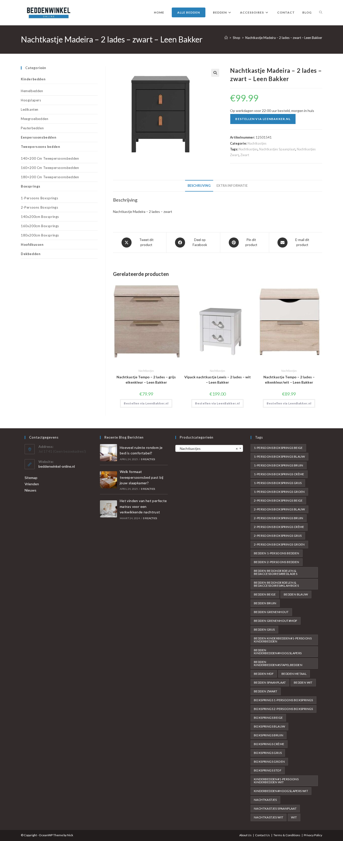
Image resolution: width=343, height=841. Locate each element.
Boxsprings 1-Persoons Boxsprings (283, 700)
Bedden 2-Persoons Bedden (276, 562)
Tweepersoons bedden (40, 147)
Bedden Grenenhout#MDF (275, 621)
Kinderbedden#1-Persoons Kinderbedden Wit (276, 780)
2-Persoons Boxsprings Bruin (278, 518)
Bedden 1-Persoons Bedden (276, 553)
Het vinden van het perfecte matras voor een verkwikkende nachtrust (143, 506)
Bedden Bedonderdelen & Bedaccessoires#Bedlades (275, 572)
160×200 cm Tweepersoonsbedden (50, 168)
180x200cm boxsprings (40, 235)
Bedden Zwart (265, 691)
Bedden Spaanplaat (270, 682)
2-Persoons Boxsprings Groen (279, 544)
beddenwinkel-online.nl (56, 466)
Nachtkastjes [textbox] (208, 448)
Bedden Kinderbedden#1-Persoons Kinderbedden (283, 639)
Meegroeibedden (34, 119)
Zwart (244, 155)
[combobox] (209, 448)
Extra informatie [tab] (232, 186)
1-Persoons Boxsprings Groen (279, 492)
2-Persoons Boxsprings (39, 207)
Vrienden (32, 484)
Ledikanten (29, 109)
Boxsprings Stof (267, 770)
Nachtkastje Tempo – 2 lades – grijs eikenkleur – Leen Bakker (146, 379)
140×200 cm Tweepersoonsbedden (50, 158)
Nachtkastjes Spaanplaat (277, 149)
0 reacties (148, 459)
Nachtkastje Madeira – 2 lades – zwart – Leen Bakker (283, 38)
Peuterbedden (32, 128)
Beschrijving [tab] (199, 186)
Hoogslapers (31, 100)
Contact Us (262, 835)
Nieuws (30, 490)
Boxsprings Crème (269, 744)
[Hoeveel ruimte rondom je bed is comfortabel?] (108, 452)
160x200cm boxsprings (40, 226)
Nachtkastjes (257, 143)
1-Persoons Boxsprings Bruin (278, 465)
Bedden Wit (303, 682)
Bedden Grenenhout (271, 612)
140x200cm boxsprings (40, 217)
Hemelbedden (32, 91)
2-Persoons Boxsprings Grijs (278, 535)
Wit (294, 817)
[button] (215, 73)
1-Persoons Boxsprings (39, 198)
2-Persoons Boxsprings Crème (279, 527)
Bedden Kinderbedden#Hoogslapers (278, 651)
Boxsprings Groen (269, 761)
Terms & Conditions (286, 835)
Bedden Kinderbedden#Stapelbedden (278, 663)
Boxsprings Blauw (269, 726)
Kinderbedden (33, 79)
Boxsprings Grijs (268, 753)
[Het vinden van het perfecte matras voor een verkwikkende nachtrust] (108, 508)
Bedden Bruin (265, 603)
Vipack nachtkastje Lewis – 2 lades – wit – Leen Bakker (217, 379)
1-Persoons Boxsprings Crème (279, 474)
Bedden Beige (265, 594)
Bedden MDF (264, 674)
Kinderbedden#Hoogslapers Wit (281, 791)
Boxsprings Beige (268, 717)
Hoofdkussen (32, 245)
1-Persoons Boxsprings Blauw (279, 456)
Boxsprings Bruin (268, 735)
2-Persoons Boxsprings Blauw (279, 509)
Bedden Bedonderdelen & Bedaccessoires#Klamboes (276, 584)
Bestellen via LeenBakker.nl (262, 119)
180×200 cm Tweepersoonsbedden (50, 177)
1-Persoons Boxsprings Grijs (278, 483)
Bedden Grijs (264, 629)
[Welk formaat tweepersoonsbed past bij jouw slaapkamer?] (108, 479)
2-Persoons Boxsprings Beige (278, 500)
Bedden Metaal (294, 674)
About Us (245, 835)
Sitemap (31, 477)
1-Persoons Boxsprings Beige (278, 448)
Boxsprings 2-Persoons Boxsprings (283, 709)
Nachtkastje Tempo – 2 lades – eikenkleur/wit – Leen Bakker (289, 379)
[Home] (226, 38)
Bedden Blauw (296, 594)
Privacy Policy (313, 835)
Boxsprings (30, 186)
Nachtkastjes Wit (268, 817)
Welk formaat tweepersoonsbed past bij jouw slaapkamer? (141, 477)
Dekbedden (30, 254)
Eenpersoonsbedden (38, 137)
